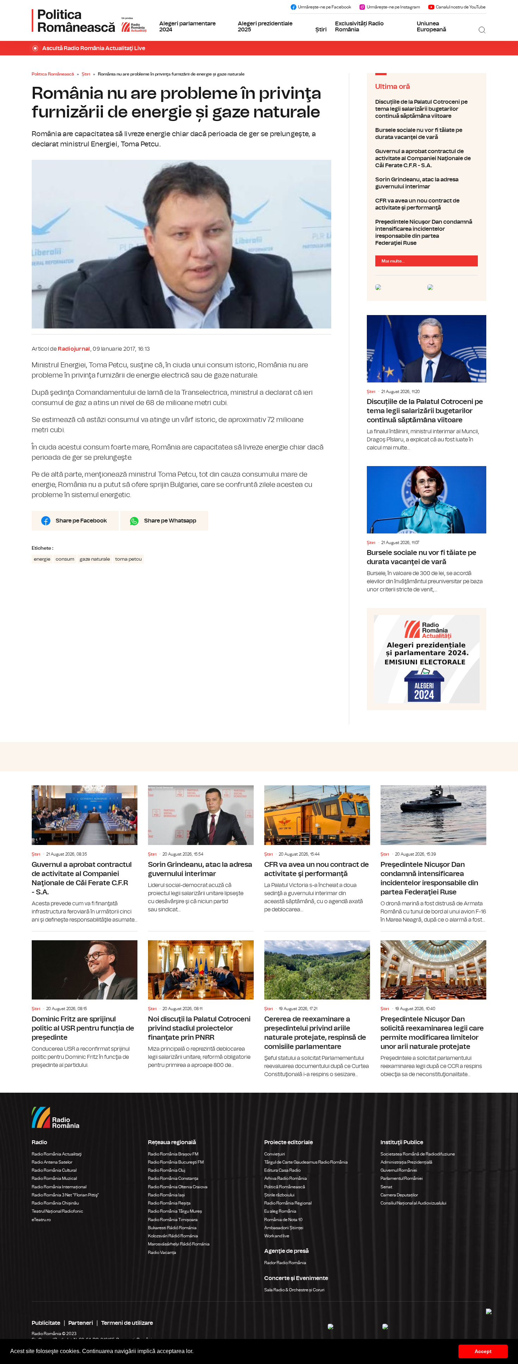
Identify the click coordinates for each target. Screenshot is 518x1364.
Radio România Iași (166, 1195)
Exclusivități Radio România (359, 27)
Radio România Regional (288, 1203)
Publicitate (46, 1323)
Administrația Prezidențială (406, 1162)
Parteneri (80, 1323)
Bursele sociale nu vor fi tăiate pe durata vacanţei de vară (426, 133)
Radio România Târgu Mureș (175, 1211)
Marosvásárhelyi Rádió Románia (179, 1244)
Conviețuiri (274, 1154)
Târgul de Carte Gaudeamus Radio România (306, 1162)
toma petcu (128, 559)
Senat (386, 1187)
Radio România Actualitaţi (57, 1154)
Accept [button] (483, 1351)
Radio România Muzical (54, 1178)
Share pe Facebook (81, 521)
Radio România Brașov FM (173, 1154)
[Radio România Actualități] (89, 20)
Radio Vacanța (162, 1252)
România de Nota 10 (283, 1220)
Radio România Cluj (166, 1170)
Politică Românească (284, 1187)
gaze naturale (95, 559)
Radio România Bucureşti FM (176, 1162)
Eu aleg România (280, 1211)
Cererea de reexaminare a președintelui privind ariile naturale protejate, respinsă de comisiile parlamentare (317, 1005)
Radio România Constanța (173, 1178)
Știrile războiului (279, 1195)
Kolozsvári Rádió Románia (173, 1236)
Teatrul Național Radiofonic (57, 1211)
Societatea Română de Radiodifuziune (418, 1154)
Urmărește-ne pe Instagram (393, 7)
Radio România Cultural (54, 1170)
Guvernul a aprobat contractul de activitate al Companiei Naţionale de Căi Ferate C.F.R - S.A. (426, 158)
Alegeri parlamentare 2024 (187, 27)
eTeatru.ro (41, 1220)
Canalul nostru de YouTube (461, 7)
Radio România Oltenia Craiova (178, 1187)
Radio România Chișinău (55, 1203)
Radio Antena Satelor (52, 1162)
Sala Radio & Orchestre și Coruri (294, 1290)
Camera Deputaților (399, 1195)
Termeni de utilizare (127, 1323)
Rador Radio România (285, 1263)
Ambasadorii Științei (283, 1228)
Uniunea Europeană (431, 27)
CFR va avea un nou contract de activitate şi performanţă (426, 204)
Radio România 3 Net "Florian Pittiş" (65, 1195)
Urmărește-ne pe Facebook (324, 7)
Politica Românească (53, 74)
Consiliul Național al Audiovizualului (413, 1203)
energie (42, 559)
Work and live (276, 1236)
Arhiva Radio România (285, 1178)
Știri (321, 29)
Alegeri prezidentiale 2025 (265, 27)
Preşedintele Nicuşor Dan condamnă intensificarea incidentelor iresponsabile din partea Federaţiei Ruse (426, 232)
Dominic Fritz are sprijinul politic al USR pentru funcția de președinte (84, 1000)
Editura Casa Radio (282, 1170)
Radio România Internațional (59, 1187)
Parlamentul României (402, 1178)
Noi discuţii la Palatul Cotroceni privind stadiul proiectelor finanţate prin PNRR (201, 1000)
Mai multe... (393, 261)
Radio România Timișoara (173, 1220)
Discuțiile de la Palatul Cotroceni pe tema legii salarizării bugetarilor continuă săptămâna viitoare (426, 109)
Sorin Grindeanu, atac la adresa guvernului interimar (426, 183)
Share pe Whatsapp (170, 521)
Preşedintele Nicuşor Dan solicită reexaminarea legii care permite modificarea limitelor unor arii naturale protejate (433, 1005)
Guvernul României (399, 1170)
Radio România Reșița (169, 1203)
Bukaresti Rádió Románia (172, 1228)
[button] (196, 1352)
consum (65, 559)
